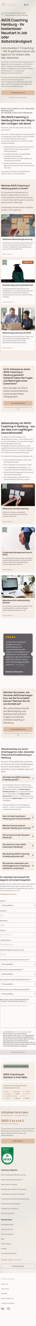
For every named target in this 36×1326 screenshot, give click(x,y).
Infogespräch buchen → (9, 894)
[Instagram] (8, 1308)
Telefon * (3, 930)
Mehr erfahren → (8, 254)
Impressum (4, 1284)
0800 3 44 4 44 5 (14, 891)
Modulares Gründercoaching (15, 509)
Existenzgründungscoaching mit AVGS (17, 553)
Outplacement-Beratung (9, 1208)
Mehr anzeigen (20, 664)
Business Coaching (7, 1213)
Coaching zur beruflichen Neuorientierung (15, 1199)
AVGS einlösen (18, 1141)
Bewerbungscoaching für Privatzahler (13, 1189)
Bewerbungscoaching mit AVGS (17, 333)
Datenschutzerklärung (21, 1032)
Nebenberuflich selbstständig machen (16, 601)
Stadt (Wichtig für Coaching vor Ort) (12, 950)
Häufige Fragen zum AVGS (12, 1260)
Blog (2, 1239)
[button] (31, 4)
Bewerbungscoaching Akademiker (18, 285)
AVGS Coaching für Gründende (11, 1180)
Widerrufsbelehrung (7, 1298)
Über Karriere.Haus (7, 1224)
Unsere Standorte (7, 1229)
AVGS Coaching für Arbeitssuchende (13, 1175)
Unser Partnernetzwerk (9, 1253)
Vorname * (3, 911)
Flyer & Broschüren (7, 1234)
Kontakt (3, 1249)
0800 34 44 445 (24, 408)
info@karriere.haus (14, 1112)
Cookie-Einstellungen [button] (7, 1303)
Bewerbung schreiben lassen (10, 1204)
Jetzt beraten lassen (18, 93)
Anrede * (3, 901)
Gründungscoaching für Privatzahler (13, 1194)
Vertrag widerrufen (18, 1266)
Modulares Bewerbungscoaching (17, 239)
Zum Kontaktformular (18, 403)
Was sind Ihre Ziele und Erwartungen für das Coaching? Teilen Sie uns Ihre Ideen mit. (14, 1000)
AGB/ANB (4, 1293)
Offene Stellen (6, 1244)
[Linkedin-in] (2, 1308)
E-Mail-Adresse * (6, 940)
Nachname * (4, 921)
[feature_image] (18, 225)
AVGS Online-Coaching (9, 1184)
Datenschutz (5, 1289)
